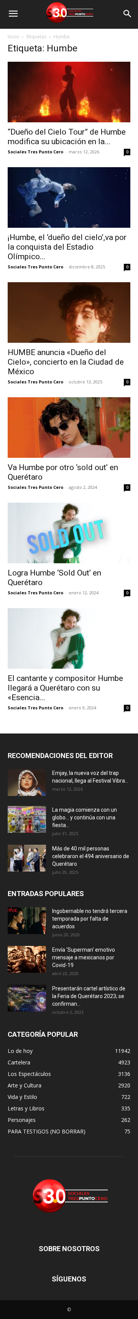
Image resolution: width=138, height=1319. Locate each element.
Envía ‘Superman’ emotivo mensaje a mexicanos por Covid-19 (83, 957)
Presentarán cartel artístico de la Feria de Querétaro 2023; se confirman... (88, 996)
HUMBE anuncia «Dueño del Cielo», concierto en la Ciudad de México (66, 362)
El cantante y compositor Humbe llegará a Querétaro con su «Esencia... (65, 688)
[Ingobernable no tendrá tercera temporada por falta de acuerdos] (27, 920)
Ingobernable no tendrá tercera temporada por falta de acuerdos (89, 918)
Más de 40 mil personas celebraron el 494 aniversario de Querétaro (90, 856)
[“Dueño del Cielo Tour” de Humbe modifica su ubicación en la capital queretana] (69, 92)
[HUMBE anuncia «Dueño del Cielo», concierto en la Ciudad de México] (69, 312)
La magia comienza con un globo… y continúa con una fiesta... (84, 817)
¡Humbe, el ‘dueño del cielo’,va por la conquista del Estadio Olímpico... (67, 247)
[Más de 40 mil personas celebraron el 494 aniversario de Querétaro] (27, 858)
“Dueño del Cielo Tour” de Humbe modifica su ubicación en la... (67, 136)
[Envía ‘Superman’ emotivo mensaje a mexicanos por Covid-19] (27, 959)
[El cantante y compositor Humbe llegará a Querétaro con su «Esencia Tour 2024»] (69, 638)
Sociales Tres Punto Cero (35, 152)
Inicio (13, 36)
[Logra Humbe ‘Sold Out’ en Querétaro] (69, 533)
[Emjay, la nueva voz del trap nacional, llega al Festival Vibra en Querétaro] (27, 782)
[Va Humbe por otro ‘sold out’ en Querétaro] (69, 427)
